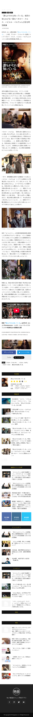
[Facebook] (9, 702)
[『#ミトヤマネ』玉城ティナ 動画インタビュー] (6, 650)
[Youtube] (23, 702)
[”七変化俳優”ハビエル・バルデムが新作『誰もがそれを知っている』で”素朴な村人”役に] (6, 412)
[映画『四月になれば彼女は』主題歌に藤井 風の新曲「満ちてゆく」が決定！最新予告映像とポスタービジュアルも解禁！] (6, 641)
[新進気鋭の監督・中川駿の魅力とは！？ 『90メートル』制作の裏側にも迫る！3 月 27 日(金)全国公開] (6, 495)
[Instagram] (14, 702)
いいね (6, 513)
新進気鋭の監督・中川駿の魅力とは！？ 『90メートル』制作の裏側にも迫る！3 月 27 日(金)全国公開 (21, 494)
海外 (11, 12)
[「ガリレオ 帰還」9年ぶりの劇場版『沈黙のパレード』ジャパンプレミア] (6, 544)
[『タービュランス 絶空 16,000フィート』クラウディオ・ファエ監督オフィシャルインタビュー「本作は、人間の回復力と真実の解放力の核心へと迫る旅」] (6, 474)
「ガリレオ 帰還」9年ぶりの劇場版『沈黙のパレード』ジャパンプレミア (21, 543)
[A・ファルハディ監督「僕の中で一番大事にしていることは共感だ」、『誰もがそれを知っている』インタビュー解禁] (6, 420)
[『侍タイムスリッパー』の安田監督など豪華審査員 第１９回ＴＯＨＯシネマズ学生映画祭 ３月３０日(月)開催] (6, 486)
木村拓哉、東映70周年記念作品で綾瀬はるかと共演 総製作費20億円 (21, 551)
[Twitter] (19, 702)
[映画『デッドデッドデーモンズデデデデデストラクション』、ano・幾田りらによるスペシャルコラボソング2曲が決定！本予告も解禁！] (6, 630)
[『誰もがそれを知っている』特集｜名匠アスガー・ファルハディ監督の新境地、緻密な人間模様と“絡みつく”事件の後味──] (6, 441)
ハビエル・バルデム (23, 362)
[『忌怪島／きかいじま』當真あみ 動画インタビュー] (6, 659)
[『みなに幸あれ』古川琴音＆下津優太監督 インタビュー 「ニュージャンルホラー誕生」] (6, 595)
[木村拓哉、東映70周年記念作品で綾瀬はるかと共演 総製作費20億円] (6, 552)
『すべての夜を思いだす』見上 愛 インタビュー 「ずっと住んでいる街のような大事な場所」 (21, 586)
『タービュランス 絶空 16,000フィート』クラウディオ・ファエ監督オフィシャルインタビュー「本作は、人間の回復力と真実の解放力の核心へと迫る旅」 (21, 475)
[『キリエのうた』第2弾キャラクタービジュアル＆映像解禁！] (6, 667)
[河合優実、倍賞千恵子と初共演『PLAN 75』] (6, 561)
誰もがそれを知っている (13, 323)
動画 (8, 12)
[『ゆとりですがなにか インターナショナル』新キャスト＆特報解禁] (6, 676)
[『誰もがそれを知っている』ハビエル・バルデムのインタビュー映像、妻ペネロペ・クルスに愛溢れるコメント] (6, 451)
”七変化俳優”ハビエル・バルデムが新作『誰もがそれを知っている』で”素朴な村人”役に (21, 411)
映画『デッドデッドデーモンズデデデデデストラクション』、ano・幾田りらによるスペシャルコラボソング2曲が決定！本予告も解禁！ (21, 631)
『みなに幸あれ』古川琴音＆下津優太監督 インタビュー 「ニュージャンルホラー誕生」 (21, 594)
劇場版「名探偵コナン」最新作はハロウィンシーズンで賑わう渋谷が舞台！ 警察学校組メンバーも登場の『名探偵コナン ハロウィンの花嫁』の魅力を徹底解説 (21, 505)
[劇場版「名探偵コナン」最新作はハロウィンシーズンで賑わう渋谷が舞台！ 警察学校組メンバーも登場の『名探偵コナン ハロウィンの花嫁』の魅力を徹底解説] (6, 503)
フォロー (16, 513)
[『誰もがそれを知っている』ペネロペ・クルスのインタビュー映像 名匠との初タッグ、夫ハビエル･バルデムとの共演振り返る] (6, 430)
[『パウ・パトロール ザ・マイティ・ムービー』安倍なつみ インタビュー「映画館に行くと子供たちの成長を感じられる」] (6, 604)
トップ (3, 10)
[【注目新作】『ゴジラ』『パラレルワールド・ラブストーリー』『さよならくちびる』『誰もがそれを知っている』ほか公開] (6, 401)
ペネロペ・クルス (6, 364)
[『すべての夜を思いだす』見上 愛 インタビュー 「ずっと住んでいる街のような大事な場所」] (6, 587)
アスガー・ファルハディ (11, 362)
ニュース (9, 10)
